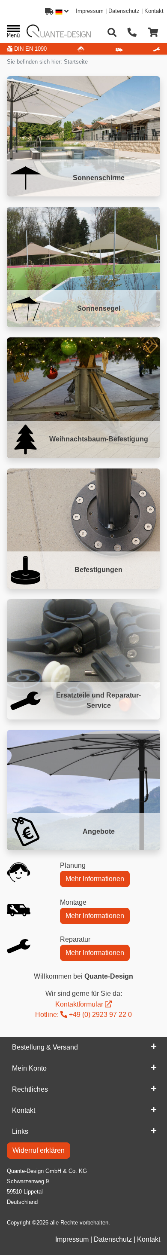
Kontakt (154, 11)
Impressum (90, 11)
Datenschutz (124, 11)
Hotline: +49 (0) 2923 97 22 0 (83, 1014)
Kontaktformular (79, 1004)
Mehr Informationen (95, 878)
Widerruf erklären (38, 1150)
